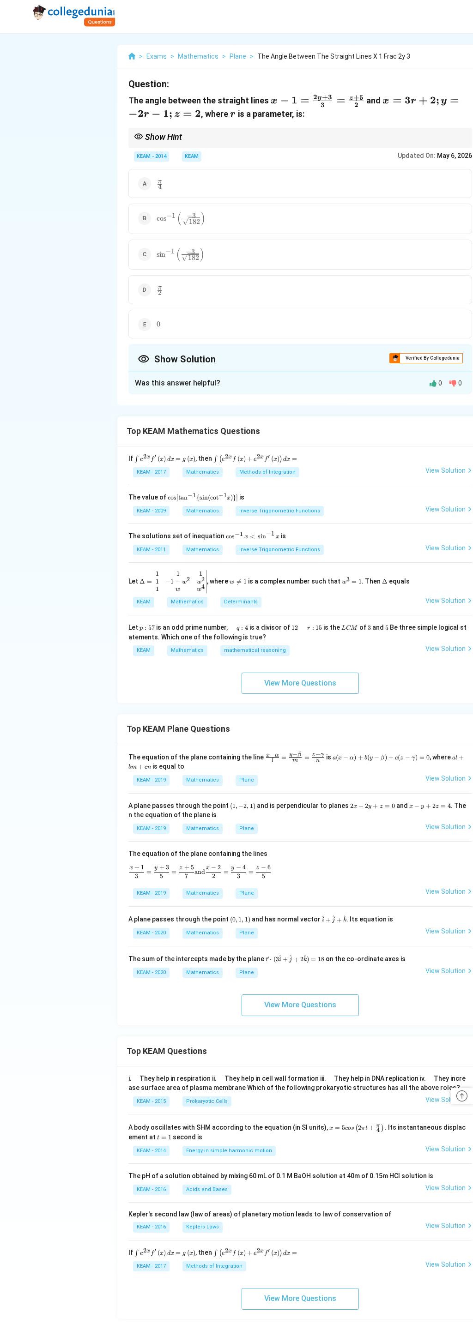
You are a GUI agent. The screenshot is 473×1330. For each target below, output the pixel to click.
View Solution (445, 470)
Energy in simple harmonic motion (229, 1151)
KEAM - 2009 (151, 511)
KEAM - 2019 (151, 780)
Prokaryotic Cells (207, 1101)
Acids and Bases (207, 1189)
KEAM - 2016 (151, 1189)
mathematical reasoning (255, 650)
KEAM (192, 156)
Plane (246, 780)
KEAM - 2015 (151, 1101)
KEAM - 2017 (151, 472)
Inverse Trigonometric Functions (279, 511)
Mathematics (202, 472)
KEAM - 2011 (151, 550)
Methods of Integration (267, 472)
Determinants (241, 602)
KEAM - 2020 (151, 933)
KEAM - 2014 (151, 156)
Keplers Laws (202, 1227)
